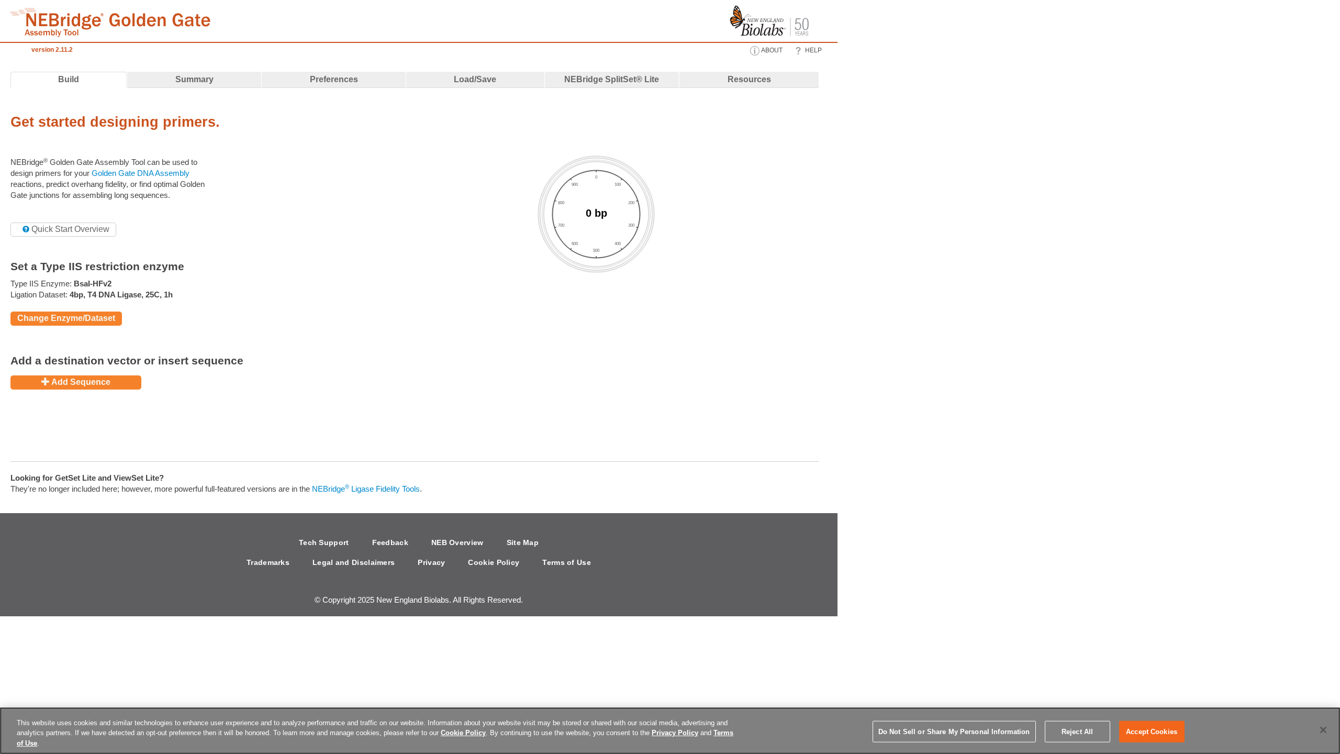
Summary (194, 79)
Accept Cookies (1151, 731)
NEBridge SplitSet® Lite (611, 79)
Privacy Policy (675, 733)
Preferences (334, 79)
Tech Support (324, 542)
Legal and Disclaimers (353, 562)
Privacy (431, 562)
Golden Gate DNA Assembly (140, 173)
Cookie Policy (493, 562)
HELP (812, 50)
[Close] (1323, 729)
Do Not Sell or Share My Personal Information (954, 731)
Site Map (523, 542)
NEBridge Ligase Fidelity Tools (366, 489)
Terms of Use (566, 562)
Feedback (390, 542)
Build (68, 79)
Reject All (1077, 731)
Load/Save (475, 79)
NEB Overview (457, 542)
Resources (749, 79)
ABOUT (771, 50)
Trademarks (268, 562)
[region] (670, 730)
